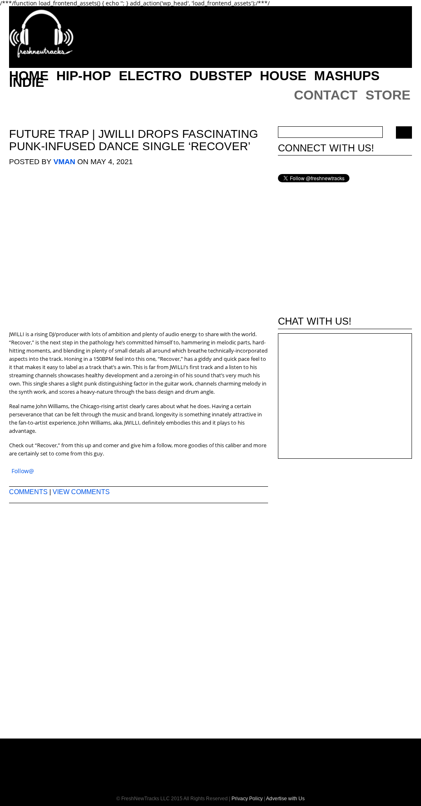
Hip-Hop (83, 75)
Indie (26, 82)
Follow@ (23, 471)
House (283, 75)
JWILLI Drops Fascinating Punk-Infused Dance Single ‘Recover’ (133, 140)
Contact (326, 95)
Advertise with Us (285, 798)
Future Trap (49, 134)
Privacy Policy (247, 798)
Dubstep (221, 75)
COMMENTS (28, 491)
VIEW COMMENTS (81, 491)
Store (387, 95)
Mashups (346, 75)
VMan (64, 162)
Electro (150, 75)
